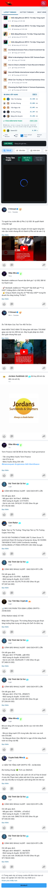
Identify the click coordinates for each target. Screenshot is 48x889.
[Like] (24, 265)
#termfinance (34, 464)
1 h (9, 381)
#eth (27, 464)
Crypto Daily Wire (15, 758)
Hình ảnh (36, 150)
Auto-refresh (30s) (28, 135)
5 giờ (10, 682)
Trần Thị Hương (16, 99)
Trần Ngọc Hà (15, 107)
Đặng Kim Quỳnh (17, 116)
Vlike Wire (12, 273)
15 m (10, 276)
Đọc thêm (5, 235)
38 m (10, 315)
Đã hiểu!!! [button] (24, 885)
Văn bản (22, 150)
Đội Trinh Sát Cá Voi (17, 484)
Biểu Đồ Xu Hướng (27, 159)
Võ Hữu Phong (16, 103)
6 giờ (10, 800)
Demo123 (14, 130)
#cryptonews (20, 464)
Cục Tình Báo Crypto (17, 601)
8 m (9, 212)
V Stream (12, 209)
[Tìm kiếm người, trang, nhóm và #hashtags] (43, 3)
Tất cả (8, 150)
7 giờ (10, 839)
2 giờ (10, 487)
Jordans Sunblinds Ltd (18, 376)
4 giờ (10, 643)
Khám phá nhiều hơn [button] (9, 880)
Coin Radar (13, 523)
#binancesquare (8, 464)
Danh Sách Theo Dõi (39, 159)
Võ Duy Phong (16, 112)
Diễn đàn (16, 135)
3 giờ (10, 565)
